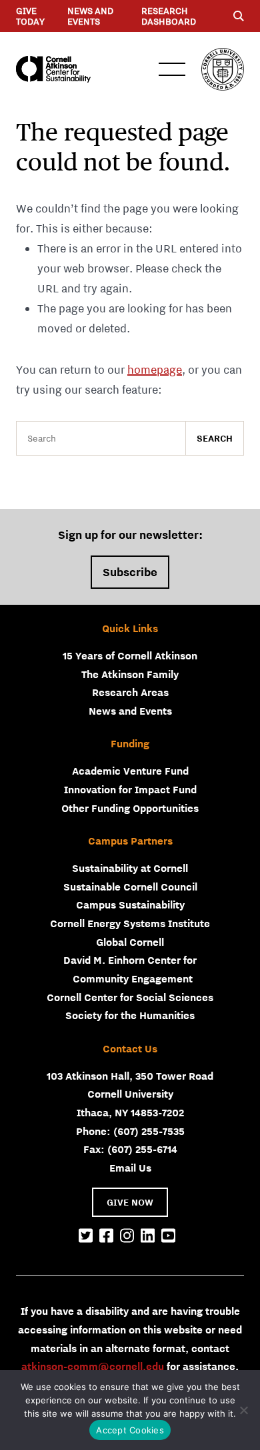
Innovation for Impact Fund (130, 789)
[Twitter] (86, 1236)
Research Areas (130, 692)
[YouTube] (168, 1236)
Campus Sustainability (130, 904)
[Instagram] (127, 1236)
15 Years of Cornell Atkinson (130, 655)
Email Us (130, 1167)
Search (215, 438)
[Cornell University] (222, 69)
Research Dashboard (168, 16)
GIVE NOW (130, 1202)
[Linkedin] (148, 1236)
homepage (154, 369)
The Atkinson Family (130, 674)
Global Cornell (130, 941)
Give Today (30, 16)
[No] (243, 1410)
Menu (172, 69)
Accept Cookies (130, 1430)
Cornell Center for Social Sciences (130, 997)
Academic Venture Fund (130, 770)
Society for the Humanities (130, 1015)
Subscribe (130, 572)
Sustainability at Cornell (130, 868)
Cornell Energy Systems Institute (130, 923)
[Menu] (238, 16)
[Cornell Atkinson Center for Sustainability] (53, 69)
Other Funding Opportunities (130, 808)
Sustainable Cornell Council (130, 886)
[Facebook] (106, 1236)
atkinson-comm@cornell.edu (92, 1366)
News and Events (90, 16)
